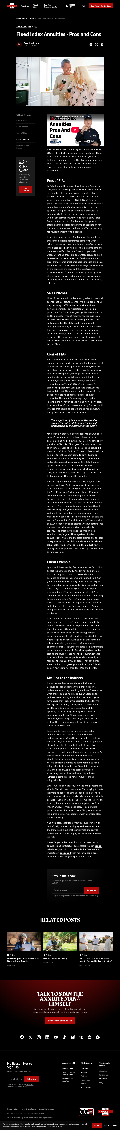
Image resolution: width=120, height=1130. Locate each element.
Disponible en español (67, 1079)
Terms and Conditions (78, 896)
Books (83, 1084)
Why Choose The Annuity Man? (68, 1073)
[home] (12, 5)
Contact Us (103, 1075)
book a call (65, 852)
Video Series (85, 1080)
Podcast (84, 1076)
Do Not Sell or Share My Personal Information (25, 1113)
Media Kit (103, 1078)
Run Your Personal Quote (50, 6)
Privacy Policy (93, 896)
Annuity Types (67, 1068)
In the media (86, 1087)
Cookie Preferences (46, 1109)
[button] (26, 6)
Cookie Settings (110, 1125)
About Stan (35, 6)
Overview (84, 1068)
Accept (97, 1125)
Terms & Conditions (28, 1109)
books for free (83, 849)
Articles (84, 1072)
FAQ (101, 1082)
